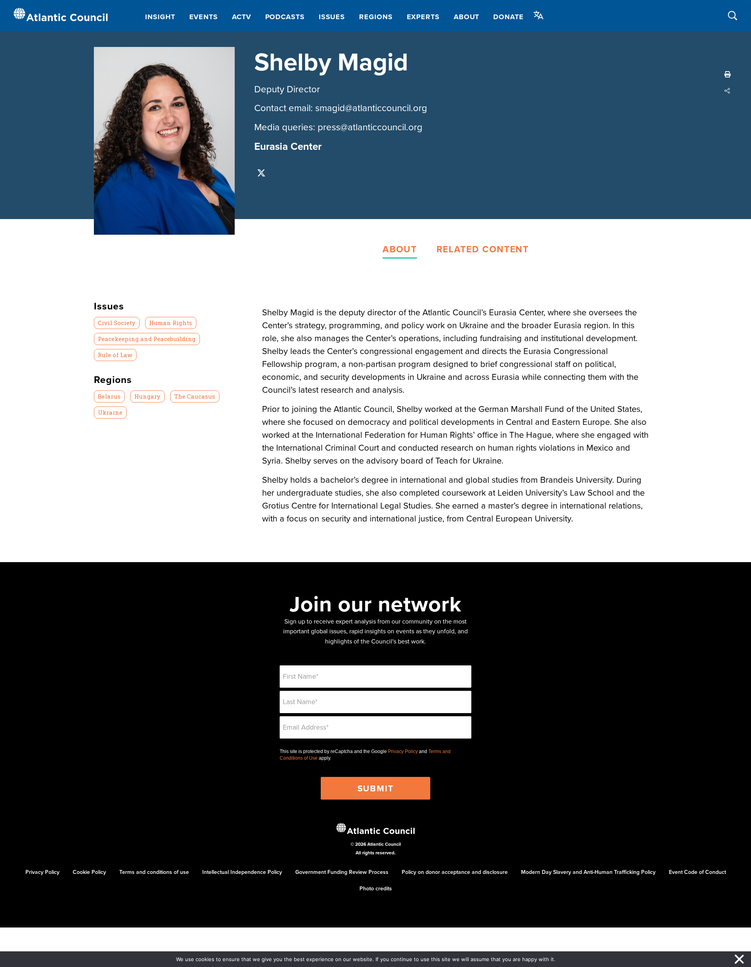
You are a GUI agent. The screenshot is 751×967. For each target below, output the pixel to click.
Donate (508, 17)
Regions (375, 17)
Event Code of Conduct (697, 872)
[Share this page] (727, 91)
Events (203, 17)
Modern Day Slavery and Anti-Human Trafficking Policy (588, 872)
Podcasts (285, 17)
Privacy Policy (403, 751)
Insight (160, 17)
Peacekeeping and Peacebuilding (147, 339)
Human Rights (170, 323)
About (467, 17)
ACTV (241, 17)
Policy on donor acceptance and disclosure (455, 872)
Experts (423, 17)
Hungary (147, 396)
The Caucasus (194, 396)
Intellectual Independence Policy (242, 872)
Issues (332, 17)
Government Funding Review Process (341, 872)
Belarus (109, 396)
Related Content (483, 249)
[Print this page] (727, 74)
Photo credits (375, 888)
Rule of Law (115, 355)
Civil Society (116, 323)
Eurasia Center (288, 146)
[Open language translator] (539, 15)
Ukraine (110, 412)
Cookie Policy (89, 872)
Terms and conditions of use (154, 872)
